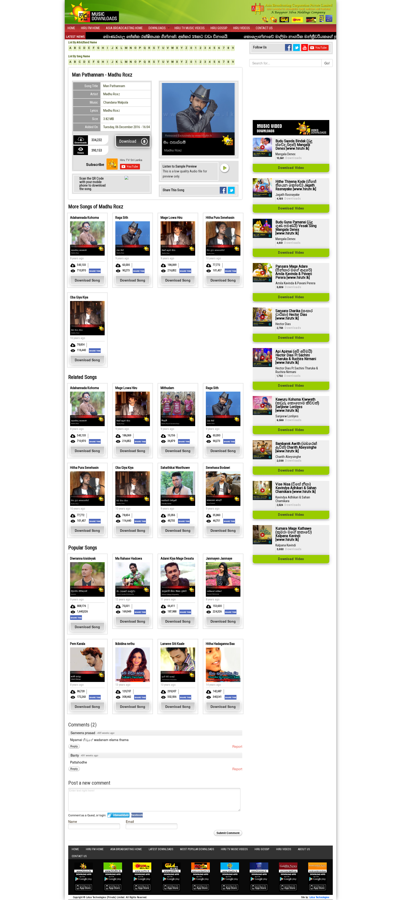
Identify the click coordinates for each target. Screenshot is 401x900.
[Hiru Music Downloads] (93, 11)
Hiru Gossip (218, 28)
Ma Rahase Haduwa (128, 558)
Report (237, 746)
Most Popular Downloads (197, 849)
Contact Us (264, 28)
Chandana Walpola (115, 102)
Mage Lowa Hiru (171, 217)
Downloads (157, 28)
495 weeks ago (105, 733)
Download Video (291, 168)
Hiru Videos (241, 28)
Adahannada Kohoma (84, 217)
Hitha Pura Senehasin (220, 217)
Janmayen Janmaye (219, 558)
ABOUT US (304, 849)
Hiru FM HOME (90, 28)
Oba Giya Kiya (79, 297)
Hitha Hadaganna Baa (220, 644)
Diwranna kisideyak (83, 558)
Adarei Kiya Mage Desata (177, 558)
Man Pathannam (114, 86)
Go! (327, 63)
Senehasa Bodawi (218, 468)
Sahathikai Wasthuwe (175, 468)
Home (71, 28)
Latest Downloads (161, 849)
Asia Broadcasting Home (124, 28)
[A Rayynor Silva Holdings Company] (292, 12)
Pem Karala (77, 644)
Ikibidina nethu (125, 644)
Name (72, 821)
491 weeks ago (89, 755)
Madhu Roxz (111, 94)
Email (130, 821)
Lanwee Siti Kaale (172, 644)
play (224, 168)
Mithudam (167, 388)
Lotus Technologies (319, 897)
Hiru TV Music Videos (190, 28)
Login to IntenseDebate (118, 815)
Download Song (87, 280)
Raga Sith (121, 217)
